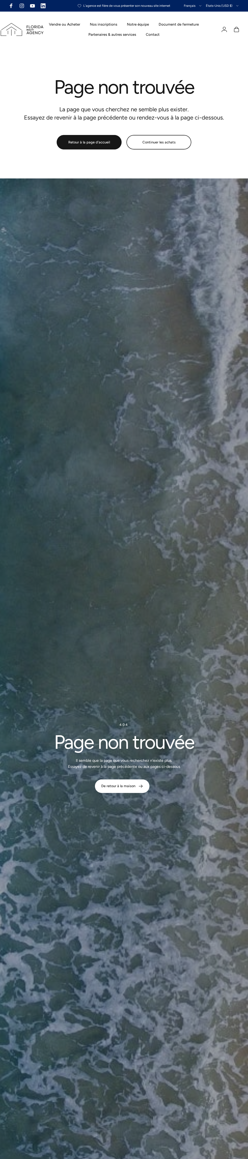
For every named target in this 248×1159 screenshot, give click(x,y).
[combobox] (193, 6)
